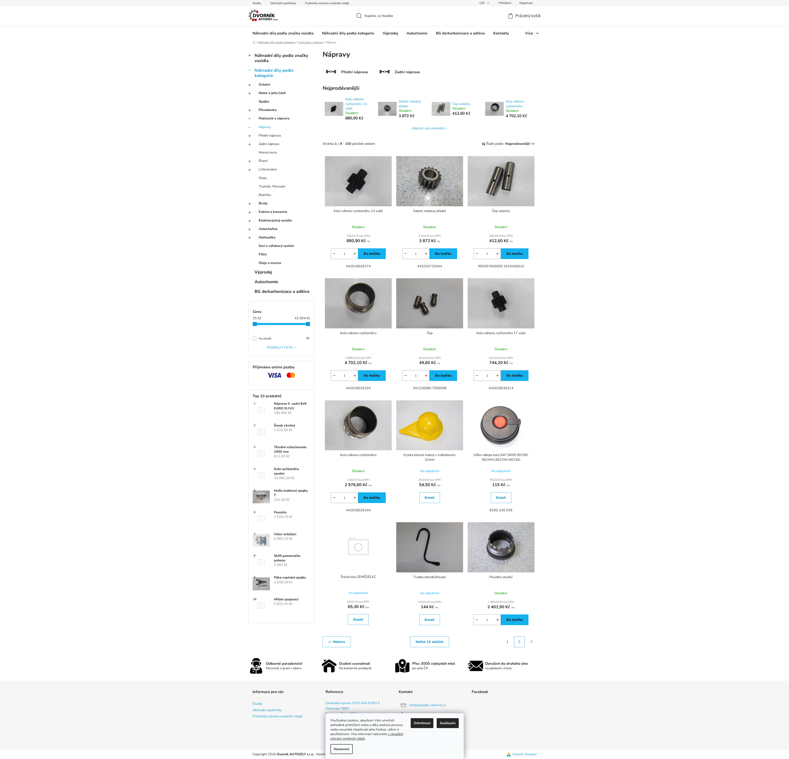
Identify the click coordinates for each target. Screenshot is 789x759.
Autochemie (266, 282)
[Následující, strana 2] (519, 641)
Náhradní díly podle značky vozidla (281, 58)
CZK (482, 3)
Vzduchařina (268, 229)
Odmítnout (422, 723)
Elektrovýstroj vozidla (275, 220)
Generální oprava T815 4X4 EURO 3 (353, 703)
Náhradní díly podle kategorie (274, 72)
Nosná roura (268, 152)
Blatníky (265, 195)
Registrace (526, 3)
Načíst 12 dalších (429, 642)
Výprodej (263, 272)
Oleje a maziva (270, 263)
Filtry (263, 254)
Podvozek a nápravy (274, 118)
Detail (430, 497)
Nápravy (265, 127)
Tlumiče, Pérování (272, 186)
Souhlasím (448, 723)
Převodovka (268, 110)
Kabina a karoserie (273, 212)
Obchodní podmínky (283, 3)
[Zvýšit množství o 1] (355, 254)
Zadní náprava (269, 144)
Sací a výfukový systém (276, 246)
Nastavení (341, 749)
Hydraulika (267, 237)
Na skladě (284, 339)
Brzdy (263, 203)
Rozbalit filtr (279, 347)
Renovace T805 (337, 709)
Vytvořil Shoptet (524, 754)
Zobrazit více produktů (428, 128)
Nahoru (339, 642)
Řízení (263, 161)
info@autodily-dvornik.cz (427, 705)
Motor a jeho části (272, 93)
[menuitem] (283, 33)
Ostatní (264, 84)
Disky (263, 178)
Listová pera (268, 169)
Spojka (264, 101)
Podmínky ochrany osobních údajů (327, 3)
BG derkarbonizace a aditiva (282, 291)
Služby (256, 3)
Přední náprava (270, 135)
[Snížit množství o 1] (334, 254)
